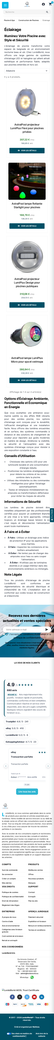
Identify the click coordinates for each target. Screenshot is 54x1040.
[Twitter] (27, 997)
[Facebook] (12, 997)
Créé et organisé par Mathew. (27, 1027)
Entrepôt (32, 897)
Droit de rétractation (10, 901)
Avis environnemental (10, 926)
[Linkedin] (41, 997)
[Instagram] (19, 997)
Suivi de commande (10, 870)
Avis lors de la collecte (42, 1034)
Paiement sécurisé (35, 917)
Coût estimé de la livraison (12, 936)
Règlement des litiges (10, 905)
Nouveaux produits (36, 879)
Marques (32, 883)
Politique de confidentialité (13, 897)
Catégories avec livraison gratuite (12, 930)
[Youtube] (34, 997)
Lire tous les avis (27, 791)
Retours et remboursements (39, 926)
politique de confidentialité (27, 637)
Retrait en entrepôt (9, 940)
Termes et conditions (36, 930)
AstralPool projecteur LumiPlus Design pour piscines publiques (27, 282)
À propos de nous (9, 917)
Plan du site (33, 901)
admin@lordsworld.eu (29, 973)
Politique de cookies (10, 892)
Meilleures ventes (35, 870)
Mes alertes (7, 883)
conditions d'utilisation (34, 634)
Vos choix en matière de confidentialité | (21, 1034)
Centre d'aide (7, 921)
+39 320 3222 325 (28, 971)
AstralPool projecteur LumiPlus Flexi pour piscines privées (27, 128)
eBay (13, 752)
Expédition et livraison (37, 921)
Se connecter (7, 874)
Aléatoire (10, 70)
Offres (31, 874)
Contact (31, 892)
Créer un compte (9, 879)
